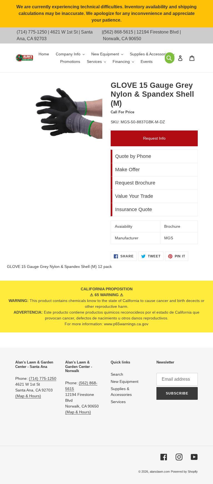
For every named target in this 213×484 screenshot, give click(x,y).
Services (118, 402)
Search (117, 374)
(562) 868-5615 (118, 32)
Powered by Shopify (184, 471)
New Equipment (124, 381)
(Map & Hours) (28, 396)
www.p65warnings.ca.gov (126, 324)
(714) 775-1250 (32, 32)
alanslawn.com (160, 471)
